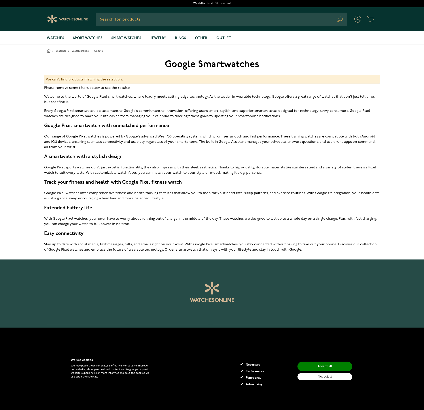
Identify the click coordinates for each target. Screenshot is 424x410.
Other (201, 38)
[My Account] (357, 19)
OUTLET (223, 38)
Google (98, 51)
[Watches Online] (68, 19)
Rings (180, 38)
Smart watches (126, 38)
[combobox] (221, 19)
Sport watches (87, 38)
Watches (55, 38)
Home (49, 51)
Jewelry (158, 38)
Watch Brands (80, 51)
